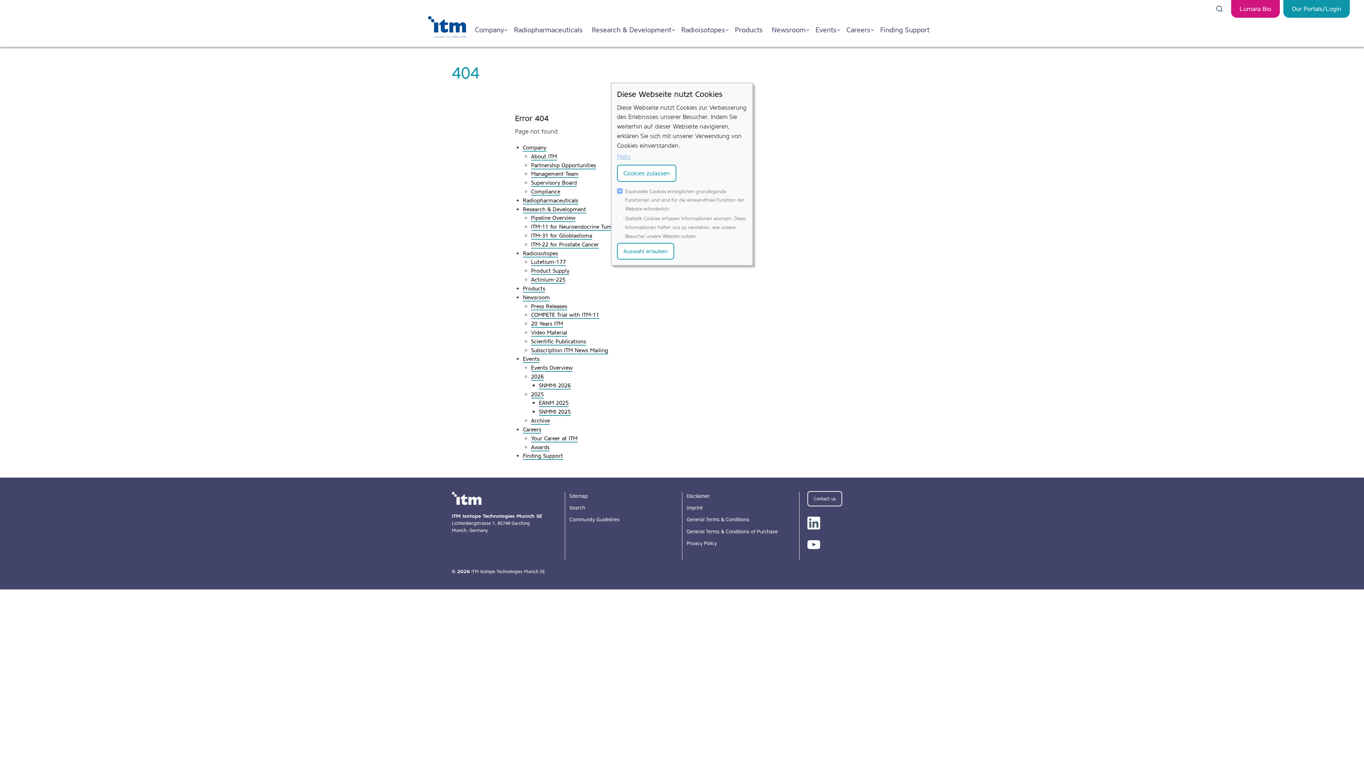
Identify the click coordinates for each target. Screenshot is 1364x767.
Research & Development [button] (631, 30)
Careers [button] (858, 30)
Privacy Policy (702, 543)
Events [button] (826, 30)
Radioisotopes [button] (703, 30)
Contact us (825, 498)
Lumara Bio (1255, 8)
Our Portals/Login (1316, 8)
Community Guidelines (594, 519)
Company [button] (489, 30)
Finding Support (905, 30)
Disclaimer (698, 496)
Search (577, 508)
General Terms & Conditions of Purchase (732, 531)
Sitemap (578, 496)
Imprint (695, 508)
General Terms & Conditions (718, 519)
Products (749, 30)
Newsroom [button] (789, 30)
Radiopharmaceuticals (548, 30)
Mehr (624, 156)
